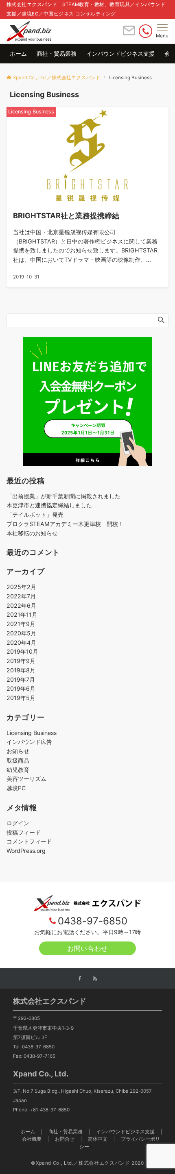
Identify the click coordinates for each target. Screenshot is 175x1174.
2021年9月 (21, 623)
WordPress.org (26, 850)
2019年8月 (21, 670)
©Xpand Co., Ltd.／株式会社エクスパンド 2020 (87, 1163)
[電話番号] (145, 31)
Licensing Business (32, 732)
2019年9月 (21, 660)
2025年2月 (21, 586)
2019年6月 (21, 688)
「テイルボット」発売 (35, 514)
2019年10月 (22, 651)
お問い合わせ (87, 948)
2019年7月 (21, 679)
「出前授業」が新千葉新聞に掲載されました (63, 496)
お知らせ (18, 751)
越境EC (16, 788)
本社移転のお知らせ (32, 533)
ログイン (18, 823)
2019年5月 (21, 697)
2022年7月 (21, 596)
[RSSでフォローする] (94, 979)
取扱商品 (18, 760)
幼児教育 (18, 769)
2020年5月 (21, 633)
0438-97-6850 (92, 921)
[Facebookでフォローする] (80, 979)
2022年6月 (21, 605)
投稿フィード (24, 832)
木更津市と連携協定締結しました (49, 505)
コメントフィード (29, 841)
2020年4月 (21, 642)
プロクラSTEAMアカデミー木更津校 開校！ (65, 523)
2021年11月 (22, 614)
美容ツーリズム (26, 778)
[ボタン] (129, 34)
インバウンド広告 (29, 741)
